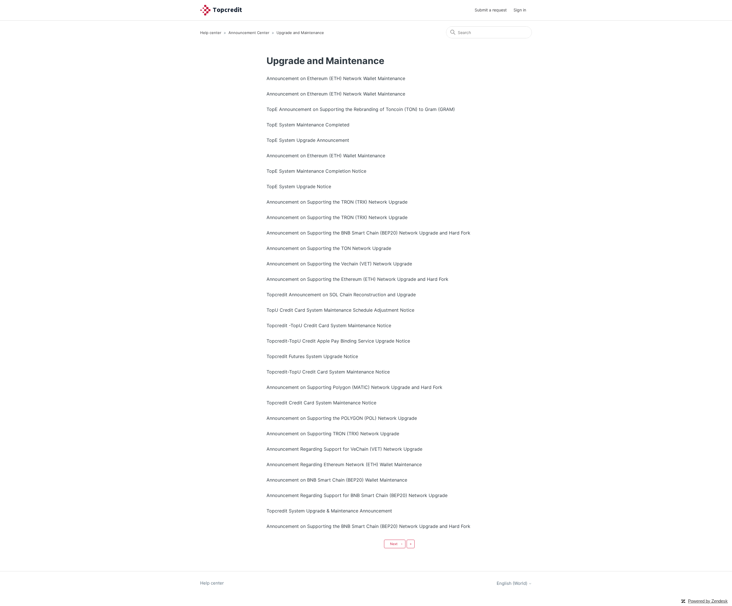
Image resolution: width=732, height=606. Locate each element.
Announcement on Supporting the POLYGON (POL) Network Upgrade (341, 418)
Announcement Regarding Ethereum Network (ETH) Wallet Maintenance (344, 464)
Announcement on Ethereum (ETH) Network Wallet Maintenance (335, 78)
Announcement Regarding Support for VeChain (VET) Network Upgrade (344, 449)
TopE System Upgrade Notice (298, 186)
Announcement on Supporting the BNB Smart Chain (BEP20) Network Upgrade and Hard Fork (368, 233)
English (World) (512, 583)
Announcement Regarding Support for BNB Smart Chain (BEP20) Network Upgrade (356, 495)
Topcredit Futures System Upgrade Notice (312, 356)
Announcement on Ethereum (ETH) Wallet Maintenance (325, 155)
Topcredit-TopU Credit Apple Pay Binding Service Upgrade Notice (338, 341)
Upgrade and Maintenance (300, 32)
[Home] (222, 10)
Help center (210, 32)
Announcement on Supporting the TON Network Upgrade (328, 248)
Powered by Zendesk (708, 601)
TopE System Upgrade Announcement (307, 140)
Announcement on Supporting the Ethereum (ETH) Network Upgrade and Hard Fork (357, 279)
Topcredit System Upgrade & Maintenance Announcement (329, 511)
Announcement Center (248, 32)
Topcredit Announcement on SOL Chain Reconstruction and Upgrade (341, 294)
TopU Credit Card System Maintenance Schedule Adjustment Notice (340, 310)
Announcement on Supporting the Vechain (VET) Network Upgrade (339, 264)
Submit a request (491, 9)
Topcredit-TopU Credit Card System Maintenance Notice (328, 372)
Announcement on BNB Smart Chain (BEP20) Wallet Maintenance (336, 480)
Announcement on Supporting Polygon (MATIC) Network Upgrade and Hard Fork (354, 387)
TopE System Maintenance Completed (307, 125)
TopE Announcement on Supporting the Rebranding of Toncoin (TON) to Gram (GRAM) (360, 109)
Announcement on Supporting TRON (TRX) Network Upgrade (332, 433)
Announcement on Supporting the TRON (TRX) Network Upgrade (336, 202)
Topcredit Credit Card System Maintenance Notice (321, 403)
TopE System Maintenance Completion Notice (316, 171)
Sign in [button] (520, 9)
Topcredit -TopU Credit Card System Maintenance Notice (328, 325)
